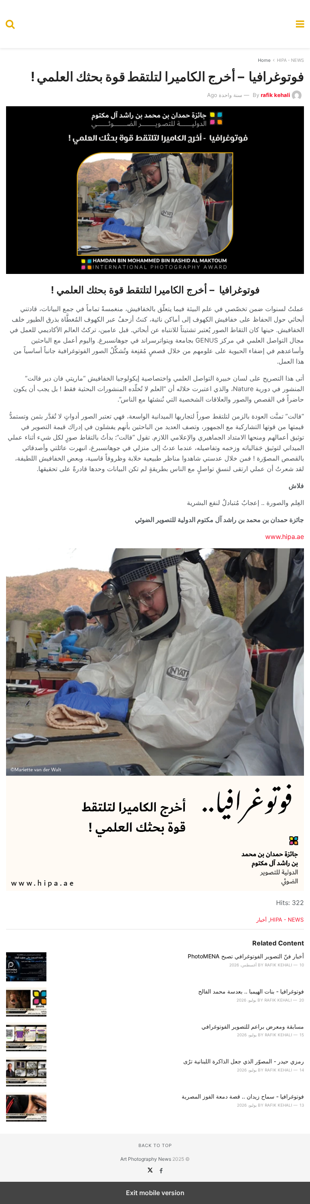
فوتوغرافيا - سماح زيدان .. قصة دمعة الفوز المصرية (243, 1096)
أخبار (261, 919)
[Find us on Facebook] (160, 1170)
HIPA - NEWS (290, 60)
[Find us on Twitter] (150, 1170)
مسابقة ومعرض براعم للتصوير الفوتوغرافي (252, 1026)
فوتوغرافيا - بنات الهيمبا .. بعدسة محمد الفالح (251, 991)
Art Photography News (145, 1159)
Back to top (155, 1145)
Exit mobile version (155, 1193)
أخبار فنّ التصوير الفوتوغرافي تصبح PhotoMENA (246, 956)
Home (264, 60)
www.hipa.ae (284, 537)
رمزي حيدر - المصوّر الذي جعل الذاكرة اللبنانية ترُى (243, 1061)
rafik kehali (275, 95)
